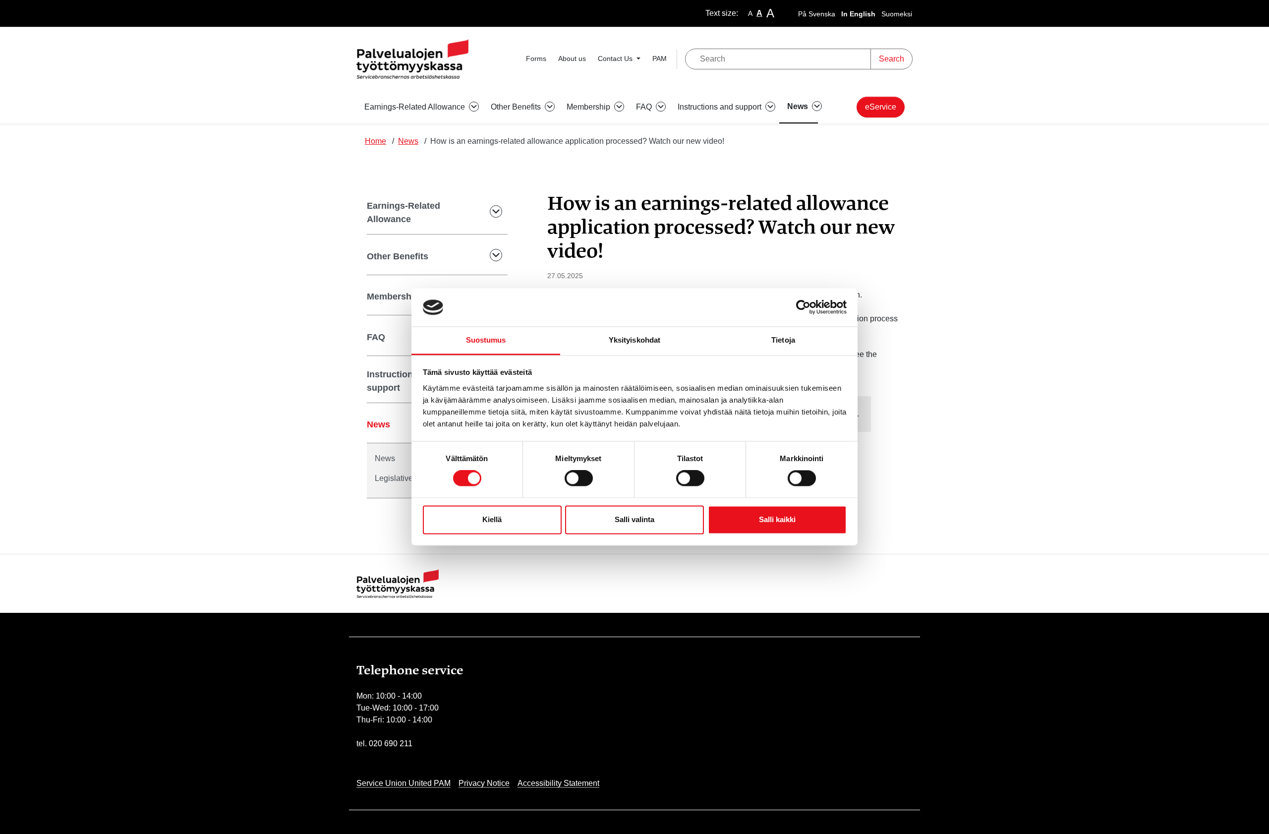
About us (572, 58)
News (408, 141)
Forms (536, 58)
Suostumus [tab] (486, 340)
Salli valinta (634, 519)
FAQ (376, 337)
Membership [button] (589, 107)
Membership (393, 296)
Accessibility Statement (558, 783)
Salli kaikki (777, 519)
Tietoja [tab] (783, 340)
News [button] (798, 106)
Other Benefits (397, 256)
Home (375, 141)
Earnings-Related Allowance (403, 212)
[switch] (579, 478)
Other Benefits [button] (517, 107)
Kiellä (492, 519)
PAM (659, 58)
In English (858, 14)
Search (891, 59)
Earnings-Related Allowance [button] (415, 107)
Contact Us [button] (616, 58)
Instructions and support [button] (720, 107)
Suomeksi (896, 14)
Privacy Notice (484, 783)
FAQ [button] (645, 107)
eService (880, 107)
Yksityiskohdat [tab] (634, 340)
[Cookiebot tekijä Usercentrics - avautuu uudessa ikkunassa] (803, 307)
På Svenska (816, 14)
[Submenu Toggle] (489, 213)
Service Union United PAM (403, 783)
